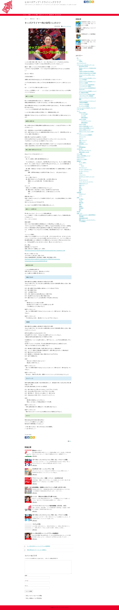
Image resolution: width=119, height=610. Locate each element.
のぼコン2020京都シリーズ (85, 126)
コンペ (78, 111)
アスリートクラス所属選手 (85, 134)
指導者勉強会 (82, 147)
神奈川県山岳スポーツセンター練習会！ (37, 549)
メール (27, 580)
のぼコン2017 (82, 112)
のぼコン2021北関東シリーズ (86, 128)
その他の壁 (79, 149)
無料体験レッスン (83, 143)
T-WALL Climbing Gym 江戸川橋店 (87, 73)
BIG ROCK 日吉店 (83, 66)
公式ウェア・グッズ (43, 14)
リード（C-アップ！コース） (86, 181)
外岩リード (81, 185)
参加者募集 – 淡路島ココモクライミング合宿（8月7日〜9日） (49, 487)
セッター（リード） (84, 171)
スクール (68, 26)
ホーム (24, 14)
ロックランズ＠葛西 (84, 106)
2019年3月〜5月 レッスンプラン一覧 (43, 469)
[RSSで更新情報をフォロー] (93, 2)
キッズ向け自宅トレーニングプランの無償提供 (45, 533)
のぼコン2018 (82, 119)
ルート (80, 195)
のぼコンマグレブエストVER (86, 131)
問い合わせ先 (58, 14)
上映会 (80, 61)
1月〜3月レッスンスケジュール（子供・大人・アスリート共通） (50, 459)
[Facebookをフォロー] (85, 2)
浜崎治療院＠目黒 (83, 218)
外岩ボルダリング (83, 183)
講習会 (80, 189)
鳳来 (80, 209)
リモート (81, 138)
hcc (70, 441)
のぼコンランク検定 (82, 159)
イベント (79, 59)
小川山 (80, 200)
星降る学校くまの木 (84, 152)
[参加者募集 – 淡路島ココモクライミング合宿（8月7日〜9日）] (28, 490)
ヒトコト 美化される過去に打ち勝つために (44, 496)
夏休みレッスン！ (37, 450)
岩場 (78, 197)
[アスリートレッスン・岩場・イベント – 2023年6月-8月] (28, 480)
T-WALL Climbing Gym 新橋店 (86, 71)
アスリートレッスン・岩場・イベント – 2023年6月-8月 (47, 478)
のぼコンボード (80, 157)
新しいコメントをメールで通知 (34, 595)
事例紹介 (79, 161)
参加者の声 (51, 14)
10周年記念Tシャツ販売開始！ (88, 34)
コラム (64, 26)
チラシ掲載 (79, 154)
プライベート (82, 174)
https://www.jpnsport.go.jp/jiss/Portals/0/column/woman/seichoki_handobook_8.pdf (45, 250)
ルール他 (83, 115)
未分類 (78, 211)
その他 (80, 173)
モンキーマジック (83, 180)
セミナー (79, 145)
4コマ (82, 165)
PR (77, 58)
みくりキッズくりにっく (85, 150)
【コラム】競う (36, 524)
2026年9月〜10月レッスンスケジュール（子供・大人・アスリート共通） (88, 23)
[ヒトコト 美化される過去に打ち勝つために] (28, 499)
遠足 (80, 190)
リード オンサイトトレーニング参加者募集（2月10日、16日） (49, 505)
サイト (26, 585)
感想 (80, 187)
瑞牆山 (80, 206)
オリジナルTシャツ (81, 63)
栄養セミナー (82, 142)
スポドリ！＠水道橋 (84, 104)
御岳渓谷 (81, 202)
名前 (26, 575)
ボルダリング (82, 194)
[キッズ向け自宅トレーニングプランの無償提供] (28, 536)
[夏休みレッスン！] (28, 453)
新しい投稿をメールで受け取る (34, 598)
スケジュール (82, 136)
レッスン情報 (35, 14)
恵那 (80, 204)
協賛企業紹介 (84, 117)
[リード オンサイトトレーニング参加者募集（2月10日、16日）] (28, 508)
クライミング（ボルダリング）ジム (85, 64)
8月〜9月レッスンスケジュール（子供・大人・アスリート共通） (50, 515)
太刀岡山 (81, 199)
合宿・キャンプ (83, 140)
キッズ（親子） (83, 162)
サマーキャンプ (83, 167)
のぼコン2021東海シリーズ (83, 155)
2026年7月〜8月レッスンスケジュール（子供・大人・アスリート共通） (88, 42)
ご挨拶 (29, 14)
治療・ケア (79, 213)
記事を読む (34, 456)
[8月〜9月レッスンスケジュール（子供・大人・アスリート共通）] (28, 517)
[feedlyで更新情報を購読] (90, 2)
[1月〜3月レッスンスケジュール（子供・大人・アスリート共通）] (28, 462)
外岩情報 (79, 192)
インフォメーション (86, 120)
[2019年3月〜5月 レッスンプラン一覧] (28, 471)
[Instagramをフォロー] (87, 2)
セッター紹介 (84, 114)
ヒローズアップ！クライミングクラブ (43, 2)
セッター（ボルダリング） (85, 169)
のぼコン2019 (82, 124)
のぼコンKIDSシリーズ (84, 129)
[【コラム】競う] (28, 526)
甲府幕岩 (81, 208)
